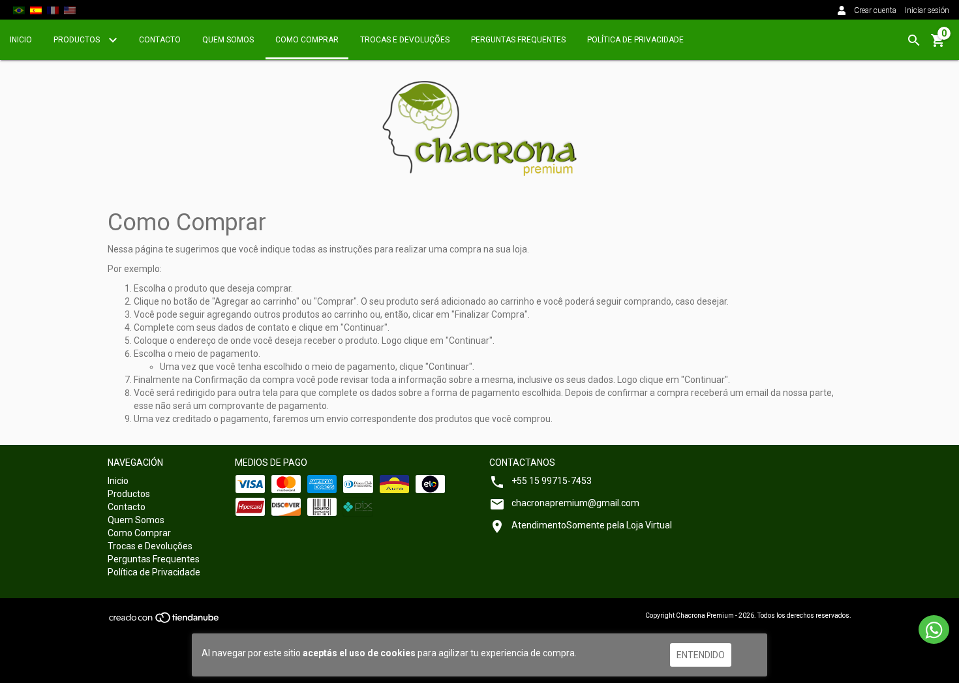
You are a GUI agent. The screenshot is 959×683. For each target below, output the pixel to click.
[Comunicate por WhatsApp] (934, 629)
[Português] (19, 10)
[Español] (36, 10)
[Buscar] (914, 40)
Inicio (21, 39)
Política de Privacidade (635, 39)
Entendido (701, 655)
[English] (70, 10)
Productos (77, 39)
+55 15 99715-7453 (551, 481)
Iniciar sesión (927, 10)
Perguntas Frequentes (518, 39)
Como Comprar (307, 39)
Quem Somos (228, 39)
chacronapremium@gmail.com (575, 503)
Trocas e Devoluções (404, 39)
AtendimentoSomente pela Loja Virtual (591, 525)
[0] (938, 45)
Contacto (160, 39)
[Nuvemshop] (165, 622)
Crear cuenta (875, 10)
